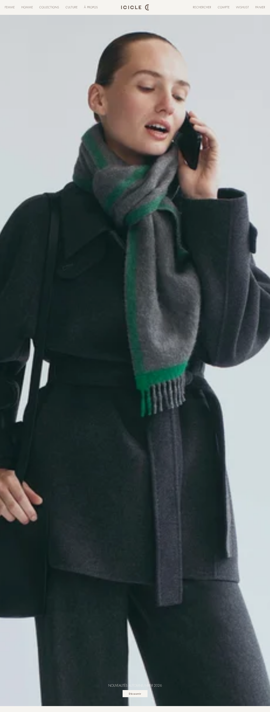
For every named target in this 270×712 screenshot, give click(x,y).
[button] (10, 7)
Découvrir (135, 693)
